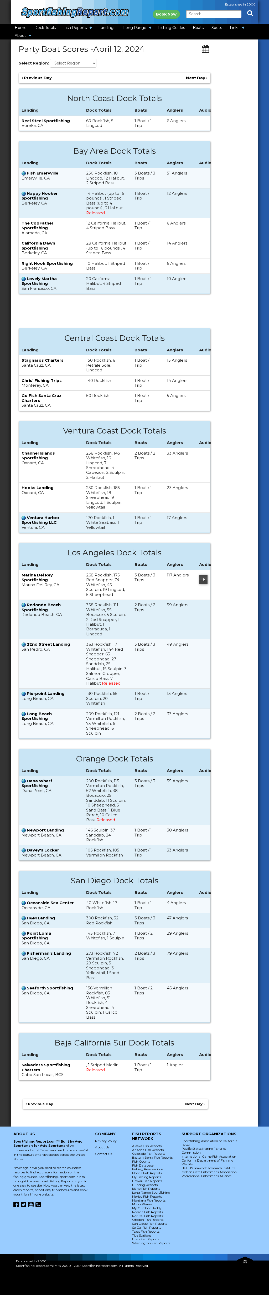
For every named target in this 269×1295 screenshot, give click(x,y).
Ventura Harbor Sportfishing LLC (41, 520)
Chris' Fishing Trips (42, 380)
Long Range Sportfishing (151, 1192)
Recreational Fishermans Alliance (206, 1176)
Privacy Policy (106, 1141)
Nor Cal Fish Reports (147, 1216)
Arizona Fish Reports (148, 1150)
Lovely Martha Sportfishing (39, 281)
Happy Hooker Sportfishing (40, 196)
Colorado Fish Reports (148, 1153)
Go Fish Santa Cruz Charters (41, 398)
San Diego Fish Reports (149, 1224)
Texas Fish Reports (145, 1231)
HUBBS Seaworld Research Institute (208, 1168)
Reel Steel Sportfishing (46, 120)
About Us (102, 1147)
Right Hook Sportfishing (47, 263)
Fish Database (142, 1165)
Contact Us (103, 1154)
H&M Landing (41, 917)
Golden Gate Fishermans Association (209, 1172)
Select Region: (34, 63)
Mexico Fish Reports (147, 1196)
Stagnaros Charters (43, 360)
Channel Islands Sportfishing (38, 455)
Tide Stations (141, 1235)
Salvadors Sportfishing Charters (46, 1067)
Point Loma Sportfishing (36, 935)
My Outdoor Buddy (147, 1208)
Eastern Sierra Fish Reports (152, 1157)
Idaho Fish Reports (146, 1189)
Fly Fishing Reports (146, 1177)
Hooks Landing (38, 487)
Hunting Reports (145, 1185)
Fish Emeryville (42, 173)
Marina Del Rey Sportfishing (37, 577)
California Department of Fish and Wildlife (207, 1162)
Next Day (196, 78)
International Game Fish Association (209, 1156)
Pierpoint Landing (46, 693)
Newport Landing (45, 830)
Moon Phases (142, 1204)
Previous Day (37, 78)
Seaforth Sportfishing (50, 987)
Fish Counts (141, 1161)
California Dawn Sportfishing (38, 245)
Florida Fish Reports (147, 1173)
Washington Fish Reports (151, 1243)
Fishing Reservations (147, 1169)
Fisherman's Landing (49, 953)
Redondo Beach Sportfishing (41, 607)
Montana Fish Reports (148, 1200)
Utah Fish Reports (145, 1239)
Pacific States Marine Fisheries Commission (204, 1150)
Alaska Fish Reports (147, 1146)
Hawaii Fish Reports (147, 1181)
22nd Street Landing (48, 644)
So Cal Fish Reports (146, 1227)
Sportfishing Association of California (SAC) (209, 1143)
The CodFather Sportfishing (38, 225)
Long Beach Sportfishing (37, 716)
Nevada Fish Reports (147, 1212)
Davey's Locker (43, 850)
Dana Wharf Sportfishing (37, 783)
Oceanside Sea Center (50, 902)
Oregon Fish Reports (147, 1220)
